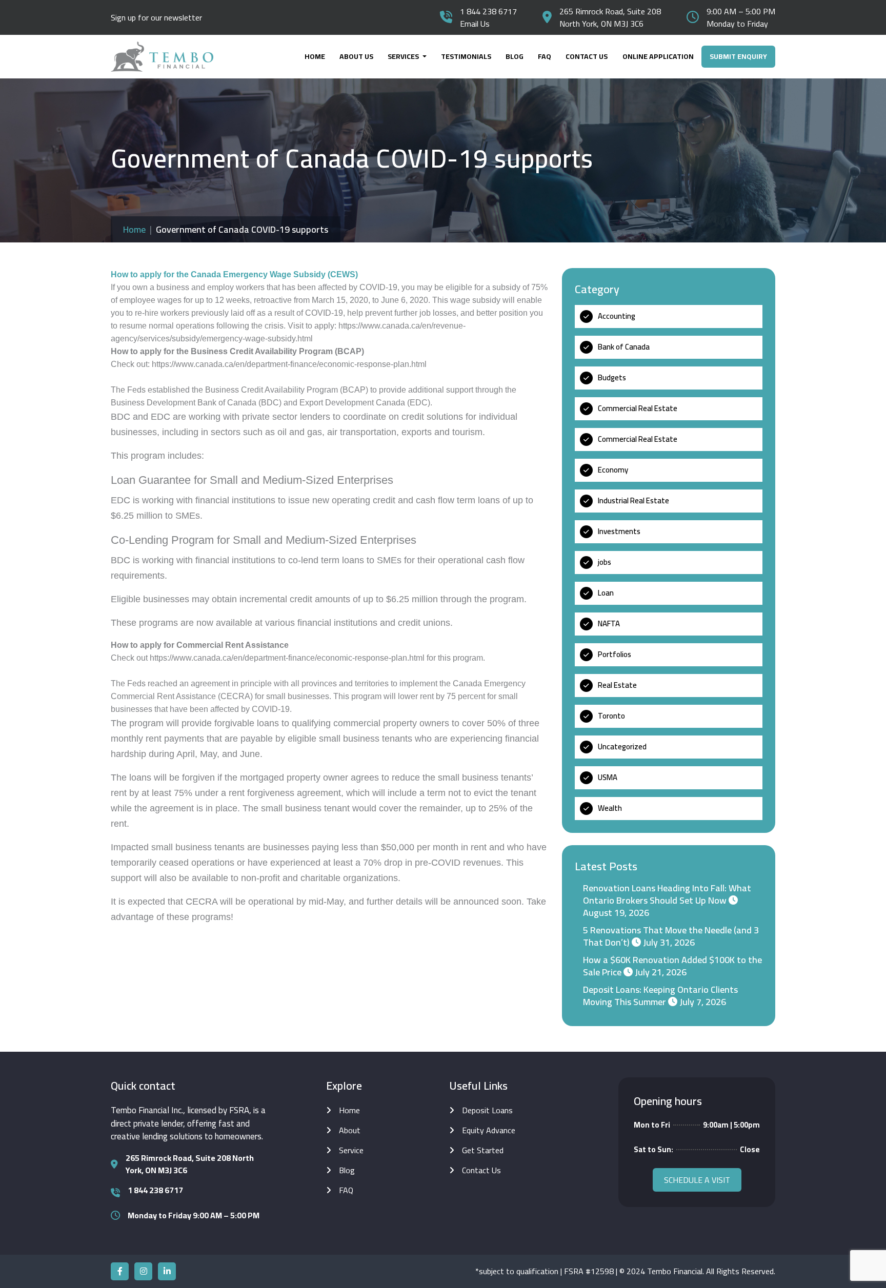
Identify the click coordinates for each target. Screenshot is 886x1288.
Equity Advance (488, 1130)
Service (351, 1150)
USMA (607, 777)
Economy (613, 469)
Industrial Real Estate (633, 500)
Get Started (483, 1150)
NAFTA (609, 623)
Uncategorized (622, 746)
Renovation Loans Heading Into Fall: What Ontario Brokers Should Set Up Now (667, 894)
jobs (604, 562)
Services (404, 56)
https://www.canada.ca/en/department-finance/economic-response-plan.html (289, 364)
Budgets (612, 377)
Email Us (475, 23)
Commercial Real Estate (637, 408)
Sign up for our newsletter (156, 17)
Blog (514, 56)
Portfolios (614, 654)
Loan (606, 592)
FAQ (544, 56)
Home (315, 56)
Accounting (616, 316)
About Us (356, 56)
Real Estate (617, 685)
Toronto (611, 715)
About (349, 1130)
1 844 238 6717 (488, 11)
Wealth (610, 808)
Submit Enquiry (738, 56)
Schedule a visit (697, 1180)
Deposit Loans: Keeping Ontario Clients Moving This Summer (660, 995)
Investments (619, 531)
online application (658, 56)
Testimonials (466, 56)
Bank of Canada (624, 346)
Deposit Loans (487, 1110)
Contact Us (587, 56)
